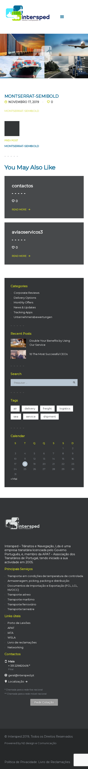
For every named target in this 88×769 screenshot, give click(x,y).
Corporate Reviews (26, 292)
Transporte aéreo (19, 594)
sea (16, 416)
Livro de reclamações (22, 642)
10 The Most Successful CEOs (48, 354)
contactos (22, 185)
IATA (10, 632)
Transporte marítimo (21, 599)
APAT (11, 627)
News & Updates (25, 307)
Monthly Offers (23, 302)
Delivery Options (25, 297)
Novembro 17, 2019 (23, 102)
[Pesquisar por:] (44, 382)
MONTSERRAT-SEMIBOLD (22, 110)
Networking (15, 647)
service (31, 416)
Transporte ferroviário (22, 604)
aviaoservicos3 (27, 232)
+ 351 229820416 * (19, 665)
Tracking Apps (23, 312)
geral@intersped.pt (21, 675)
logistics (65, 408)
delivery (30, 408)
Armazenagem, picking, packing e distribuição (38, 580)
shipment (49, 416)
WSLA (12, 637)
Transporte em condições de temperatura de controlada (45, 576)
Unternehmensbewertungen (33, 317)
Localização (16, 681)
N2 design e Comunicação (39, 743)
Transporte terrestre (21, 609)
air (15, 408)
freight (47, 408)
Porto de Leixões (19, 622)
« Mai (14, 478)
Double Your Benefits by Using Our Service (49, 342)
